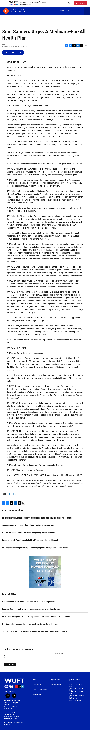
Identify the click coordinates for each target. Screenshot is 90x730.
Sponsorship (55, 680)
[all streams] (87, 11)
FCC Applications (75, 700)
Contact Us (37, 685)
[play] (6, 11)
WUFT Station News (40, 689)
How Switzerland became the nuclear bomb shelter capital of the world (30, 624)
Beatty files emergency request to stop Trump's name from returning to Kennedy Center (37, 616)
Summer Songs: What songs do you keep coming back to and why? (28, 525)
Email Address (10, 656)
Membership (37, 694)
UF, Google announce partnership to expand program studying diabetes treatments (35, 547)
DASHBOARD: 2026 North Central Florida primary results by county (28, 533)
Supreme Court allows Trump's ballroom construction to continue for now (31, 609)
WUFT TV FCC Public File (76, 689)
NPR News (13, 494)
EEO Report (73, 699)
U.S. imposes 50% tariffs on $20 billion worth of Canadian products (28, 601)
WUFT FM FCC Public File (76, 685)
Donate (81, 3)
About (35, 680)
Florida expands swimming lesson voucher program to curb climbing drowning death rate (37, 518)
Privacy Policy (56, 685)
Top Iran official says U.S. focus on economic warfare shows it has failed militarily (34, 631)
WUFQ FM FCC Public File (76, 696)
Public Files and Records (74, 680)
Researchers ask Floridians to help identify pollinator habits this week (30, 540)
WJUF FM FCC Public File (76, 692)
